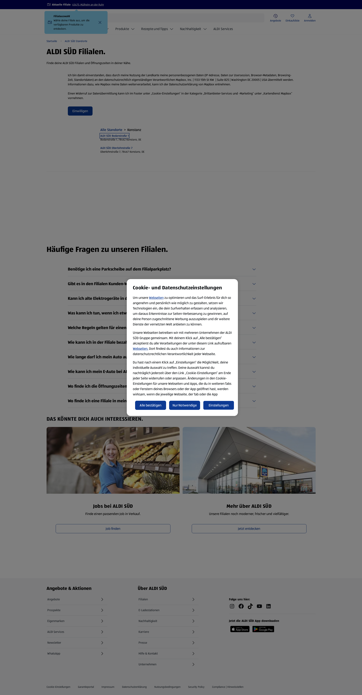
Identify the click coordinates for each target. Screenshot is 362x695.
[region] (182, 347)
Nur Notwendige (185, 405)
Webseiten (156, 297)
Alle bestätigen (150, 405)
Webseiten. (140, 348)
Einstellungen (219, 405)
